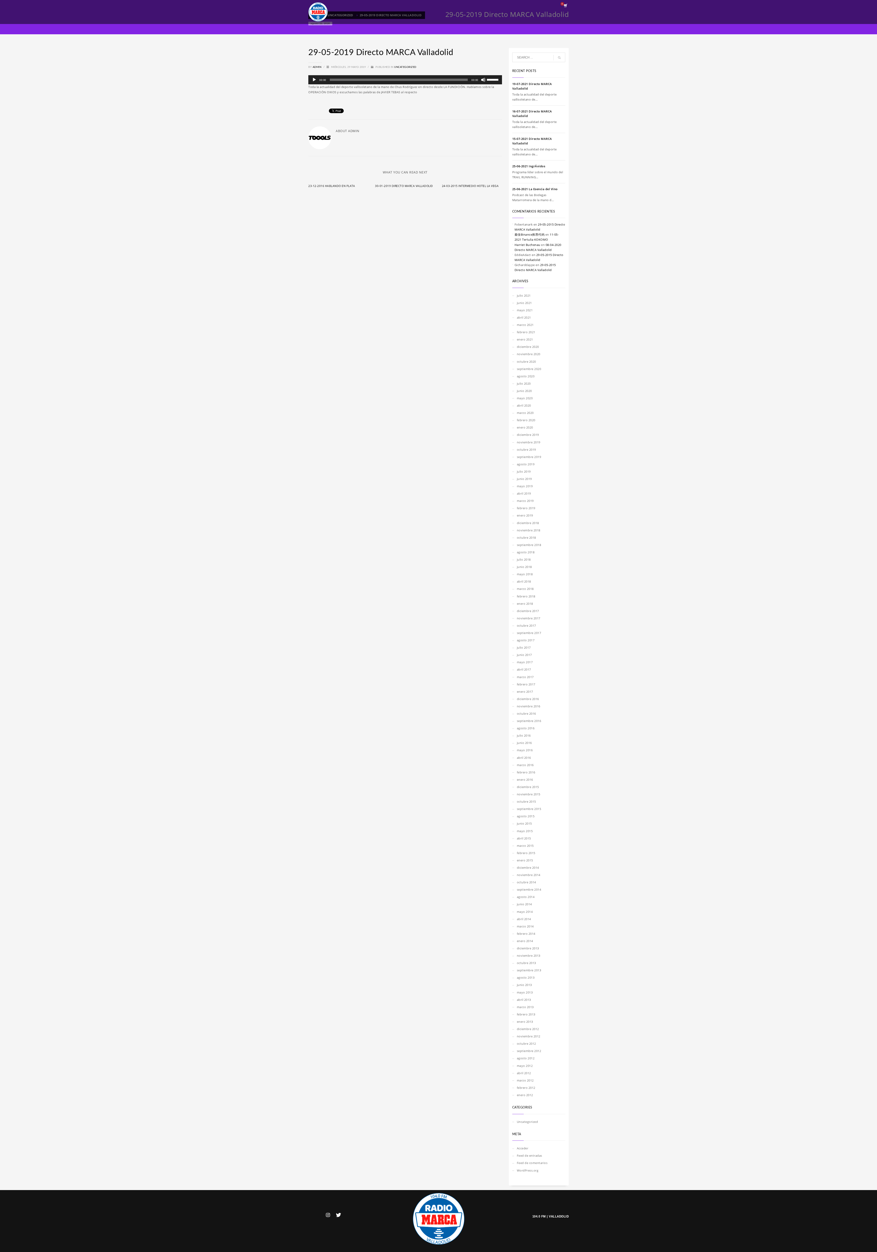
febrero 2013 (526, 1014)
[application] (405, 79)
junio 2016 (524, 743)
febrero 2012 (526, 1088)
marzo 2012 (525, 1080)
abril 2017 (524, 669)
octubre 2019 (526, 450)
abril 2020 (524, 405)
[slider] (493, 79)
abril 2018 (524, 581)
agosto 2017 (526, 640)
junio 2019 (524, 479)
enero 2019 (525, 515)
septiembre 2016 (529, 721)
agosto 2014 (526, 897)
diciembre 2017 (528, 611)
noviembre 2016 (528, 706)
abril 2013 (524, 1000)
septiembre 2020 (529, 369)
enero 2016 (525, 780)
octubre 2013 (526, 963)
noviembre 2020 (528, 354)
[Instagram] (328, 1215)
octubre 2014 (526, 882)
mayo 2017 (525, 662)
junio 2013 (524, 985)
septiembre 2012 (529, 1051)
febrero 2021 (526, 332)
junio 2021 (524, 303)
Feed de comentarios (532, 1163)
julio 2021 (524, 295)
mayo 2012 (525, 1066)
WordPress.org (528, 1170)
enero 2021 (525, 339)
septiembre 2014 (529, 889)
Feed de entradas (529, 1155)
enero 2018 (525, 604)
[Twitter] (338, 1215)
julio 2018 (524, 559)
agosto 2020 (526, 376)
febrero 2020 (526, 420)
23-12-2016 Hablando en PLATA (331, 186)
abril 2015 (524, 838)
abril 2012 (524, 1073)
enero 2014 (525, 941)
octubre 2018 (526, 537)
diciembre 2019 (528, 435)
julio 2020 (524, 383)
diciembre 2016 (528, 699)
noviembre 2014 (528, 875)
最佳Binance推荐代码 (530, 234)
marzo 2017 (525, 677)
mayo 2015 (525, 831)
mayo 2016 (525, 750)
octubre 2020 (526, 362)
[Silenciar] (483, 79)
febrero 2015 (526, 853)
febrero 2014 (526, 934)
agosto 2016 (526, 728)
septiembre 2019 (529, 457)
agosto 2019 (526, 464)
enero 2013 (525, 1022)
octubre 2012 (526, 1044)
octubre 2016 (526, 713)
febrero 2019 (526, 508)
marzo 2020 (525, 413)
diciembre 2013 (528, 948)
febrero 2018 (526, 596)
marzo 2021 (525, 325)
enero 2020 (525, 427)
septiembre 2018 (529, 545)
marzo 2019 (525, 501)
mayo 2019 (525, 486)
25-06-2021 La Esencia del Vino (535, 189)
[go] (559, 57)
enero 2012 (525, 1095)
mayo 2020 (525, 398)
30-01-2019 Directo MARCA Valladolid (404, 186)
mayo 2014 (525, 912)
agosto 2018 (526, 552)
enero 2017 (525, 692)
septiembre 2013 (529, 970)
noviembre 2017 (528, 618)
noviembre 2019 (528, 442)
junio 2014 (524, 904)
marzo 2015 (525, 846)
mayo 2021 (525, 310)
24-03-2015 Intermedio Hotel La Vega (470, 186)
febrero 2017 (526, 684)
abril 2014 (524, 919)
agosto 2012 (526, 1058)
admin (317, 67)
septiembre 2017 (529, 633)
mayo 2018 (525, 574)
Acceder (522, 1148)
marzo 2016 (525, 765)
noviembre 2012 (528, 1036)
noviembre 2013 (528, 956)
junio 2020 (524, 391)
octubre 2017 (526, 625)
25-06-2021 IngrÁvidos (528, 166)
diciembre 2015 (528, 787)
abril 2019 (524, 493)
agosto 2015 (526, 816)
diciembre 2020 (528, 347)
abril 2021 (524, 317)
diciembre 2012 (528, 1029)
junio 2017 (524, 655)
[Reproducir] (314, 79)
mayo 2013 (525, 992)
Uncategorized (405, 67)
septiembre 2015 (529, 809)
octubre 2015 (526, 801)
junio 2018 (524, 567)
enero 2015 (525, 860)
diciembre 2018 (528, 523)
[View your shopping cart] (565, 6)
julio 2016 (524, 735)
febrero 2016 (526, 772)
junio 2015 (524, 823)
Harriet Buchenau (527, 245)
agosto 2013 (526, 977)
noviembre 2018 (528, 530)
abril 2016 (524, 758)
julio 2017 (524, 647)
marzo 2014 (525, 926)
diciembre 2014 (528, 868)
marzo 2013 (525, 1007)
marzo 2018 (525, 589)
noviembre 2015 (528, 794)
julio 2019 (524, 471)
